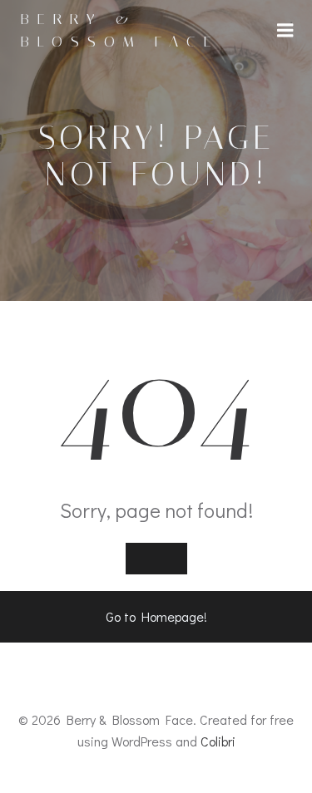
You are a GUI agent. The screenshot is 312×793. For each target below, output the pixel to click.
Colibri (218, 741)
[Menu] (285, 31)
